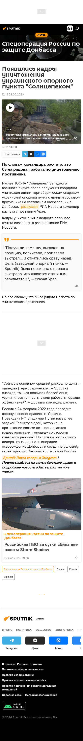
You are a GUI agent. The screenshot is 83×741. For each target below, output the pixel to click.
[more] (76, 286)
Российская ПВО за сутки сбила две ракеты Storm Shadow (41, 547)
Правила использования (18, 675)
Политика (24, 630)
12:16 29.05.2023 (13, 94)
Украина (8, 576)
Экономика (64, 630)
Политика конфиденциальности (23, 669)
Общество (43, 630)
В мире (60, 569)
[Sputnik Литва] (12, 30)
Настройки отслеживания (40, 695)
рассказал (29, 206)
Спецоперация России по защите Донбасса (33, 535)
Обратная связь (12, 695)
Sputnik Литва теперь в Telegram (29, 457)
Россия (73, 569)
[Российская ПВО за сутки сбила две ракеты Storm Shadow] (41, 504)
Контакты (36, 664)
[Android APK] (14, 706)
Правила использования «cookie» (24, 680)
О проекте (9, 664)
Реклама (22, 664)
